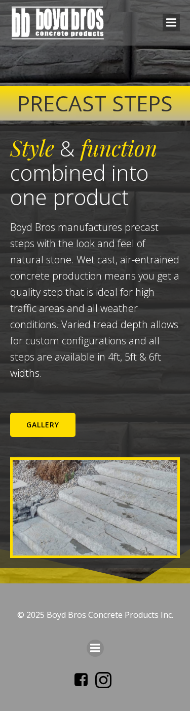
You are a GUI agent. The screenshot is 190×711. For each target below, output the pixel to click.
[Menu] (171, 22)
